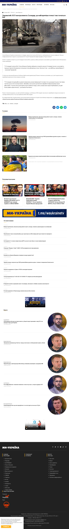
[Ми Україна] (9, 5)
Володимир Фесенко (8, 403)
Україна (11, 103)
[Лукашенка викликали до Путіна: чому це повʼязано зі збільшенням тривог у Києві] (57, 342)
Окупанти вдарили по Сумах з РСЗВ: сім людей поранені (18, 269)
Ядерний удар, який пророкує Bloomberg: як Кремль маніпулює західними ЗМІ (23, 363)
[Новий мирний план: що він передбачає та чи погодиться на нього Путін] (57, 405)
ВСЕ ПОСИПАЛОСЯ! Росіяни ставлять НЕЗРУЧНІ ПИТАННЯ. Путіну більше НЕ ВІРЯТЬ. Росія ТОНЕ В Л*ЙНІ (56, 201)
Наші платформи (9, 491)
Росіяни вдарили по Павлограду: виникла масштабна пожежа (19, 290)
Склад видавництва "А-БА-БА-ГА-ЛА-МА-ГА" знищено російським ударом (23, 276)
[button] (54, 107)
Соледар (16, 103)
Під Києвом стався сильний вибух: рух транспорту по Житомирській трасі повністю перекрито (28, 233)
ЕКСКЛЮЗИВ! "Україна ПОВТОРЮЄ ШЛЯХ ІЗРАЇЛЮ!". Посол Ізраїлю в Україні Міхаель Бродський (34, 201)
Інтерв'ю (46, 4)
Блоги (33, 4)
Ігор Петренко (6, 319)
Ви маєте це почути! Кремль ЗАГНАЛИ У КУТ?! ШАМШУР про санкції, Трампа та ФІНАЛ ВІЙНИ (12, 201)
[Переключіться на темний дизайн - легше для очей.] (64, 4)
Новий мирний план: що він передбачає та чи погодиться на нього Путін (22, 405)
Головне (6, 225)
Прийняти (6, 526)
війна (5, 103)
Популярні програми (8, 179)
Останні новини (8, 220)
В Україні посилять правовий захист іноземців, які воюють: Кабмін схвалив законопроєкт (26, 283)
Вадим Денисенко (7, 341)
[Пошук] (66, 4)
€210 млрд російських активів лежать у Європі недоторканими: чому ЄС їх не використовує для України (23, 322)
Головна (4, 8)
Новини (22, 4)
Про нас (52, 4)
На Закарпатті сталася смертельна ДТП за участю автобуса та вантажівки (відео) (25, 241)
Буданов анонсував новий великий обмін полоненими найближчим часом (47, 156)
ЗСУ (8, 103)
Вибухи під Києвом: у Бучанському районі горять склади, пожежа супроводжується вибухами (45, 117)
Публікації (28, 4)
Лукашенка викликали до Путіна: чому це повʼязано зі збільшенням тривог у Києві (24, 342)
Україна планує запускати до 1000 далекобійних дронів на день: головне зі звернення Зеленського (47, 137)
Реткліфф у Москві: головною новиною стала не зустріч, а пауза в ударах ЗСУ (23, 384)
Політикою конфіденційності (7, 523)
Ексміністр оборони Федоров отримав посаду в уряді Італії (19, 255)
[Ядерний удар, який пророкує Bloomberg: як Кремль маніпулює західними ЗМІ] (57, 363)
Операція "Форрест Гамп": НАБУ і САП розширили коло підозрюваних (21, 248)
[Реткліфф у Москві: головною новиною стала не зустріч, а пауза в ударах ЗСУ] (57, 384)
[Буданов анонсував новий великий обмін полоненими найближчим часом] (14, 163)
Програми (39, 4)
